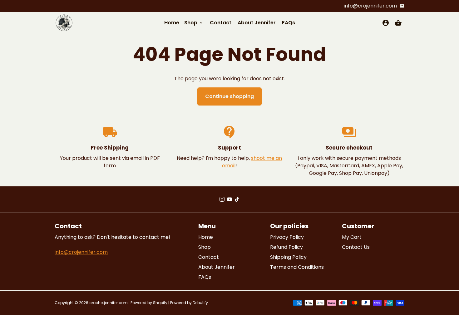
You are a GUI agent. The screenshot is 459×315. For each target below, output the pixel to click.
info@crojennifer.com (81, 252)
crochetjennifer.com (108, 302)
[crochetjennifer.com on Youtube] (229, 199)
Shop (194, 22)
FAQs (288, 22)
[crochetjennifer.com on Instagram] (222, 199)
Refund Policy (286, 247)
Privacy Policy (287, 237)
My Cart (352, 237)
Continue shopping (229, 96)
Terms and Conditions (297, 267)
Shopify (160, 302)
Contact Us (356, 247)
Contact (220, 22)
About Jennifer (257, 22)
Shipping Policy (288, 257)
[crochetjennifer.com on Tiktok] (236, 199)
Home (171, 22)
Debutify (200, 302)
